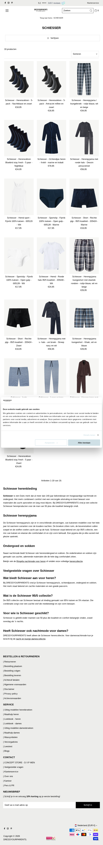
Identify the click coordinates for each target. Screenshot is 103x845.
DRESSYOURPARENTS (14, 839)
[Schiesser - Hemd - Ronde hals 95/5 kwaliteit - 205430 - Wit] (51, 255)
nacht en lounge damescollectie (30, 639)
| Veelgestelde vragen (13, 767)
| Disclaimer (8, 689)
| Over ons (8, 776)
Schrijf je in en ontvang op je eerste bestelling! (32, 796)
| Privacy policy (10, 693)
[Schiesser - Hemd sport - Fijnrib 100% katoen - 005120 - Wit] (19, 197)
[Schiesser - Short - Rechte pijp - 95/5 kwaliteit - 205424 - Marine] (84, 197)
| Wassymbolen (10, 737)
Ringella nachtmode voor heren (31, 561)
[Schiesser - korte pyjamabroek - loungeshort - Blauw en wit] (19, 376)
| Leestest (7, 746)
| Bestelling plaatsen (12, 666)
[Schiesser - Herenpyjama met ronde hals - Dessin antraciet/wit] (84, 138)
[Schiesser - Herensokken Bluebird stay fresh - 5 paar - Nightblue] (19, 138)
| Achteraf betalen (11, 680)
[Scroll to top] (97, 839)
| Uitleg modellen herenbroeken (17, 710)
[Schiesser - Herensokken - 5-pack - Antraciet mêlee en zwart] (51, 79)
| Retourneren (9, 662)
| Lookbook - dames (12, 723)
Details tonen (89, 435)
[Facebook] (5, 3)
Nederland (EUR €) (86, 825)
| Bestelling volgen (11, 671)
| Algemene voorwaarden (14, 684)
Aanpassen (50, 443)
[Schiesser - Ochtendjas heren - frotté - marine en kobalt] (51, 138)
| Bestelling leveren (12, 675)
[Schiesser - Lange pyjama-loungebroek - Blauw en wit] (51, 376)
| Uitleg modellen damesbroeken (18, 728)
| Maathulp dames (11, 733)
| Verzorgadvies (10, 742)
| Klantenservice (10, 771)
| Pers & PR (8, 785)
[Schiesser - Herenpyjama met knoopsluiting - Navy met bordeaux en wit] (84, 376)
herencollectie (76, 561)
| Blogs (6, 751)
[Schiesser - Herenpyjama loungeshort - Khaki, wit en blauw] (84, 318)
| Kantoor (7, 781)
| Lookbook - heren (12, 719)
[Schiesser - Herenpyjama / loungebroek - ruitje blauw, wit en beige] (84, 79)
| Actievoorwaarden (12, 698)
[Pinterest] (12, 3)
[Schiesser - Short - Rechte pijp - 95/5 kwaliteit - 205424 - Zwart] (19, 318)
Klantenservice (93, 3)
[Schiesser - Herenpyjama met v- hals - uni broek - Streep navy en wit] (51, 318)
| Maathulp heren (11, 714)
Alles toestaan (84, 443)
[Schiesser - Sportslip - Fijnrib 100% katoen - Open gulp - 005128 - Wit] (19, 255)
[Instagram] (8, 3)
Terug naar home (46, 18)
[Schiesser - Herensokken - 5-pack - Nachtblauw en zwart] (19, 79)
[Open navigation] (13, 10)
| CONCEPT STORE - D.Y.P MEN (19, 762)
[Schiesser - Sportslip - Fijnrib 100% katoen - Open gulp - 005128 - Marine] (51, 197)
